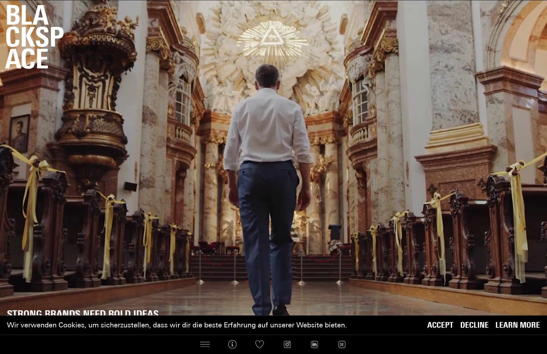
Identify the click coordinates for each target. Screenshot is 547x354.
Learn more (517, 325)
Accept (440, 325)
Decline (474, 325)
